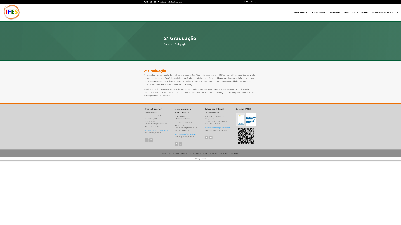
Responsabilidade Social (381, 12)
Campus (364, 12)
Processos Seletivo (317, 12)
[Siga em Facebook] (146, 140)
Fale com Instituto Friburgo (247, 2)
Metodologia (335, 12)
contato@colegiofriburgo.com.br (186, 134)
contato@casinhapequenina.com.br (217, 128)
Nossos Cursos (350, 12)
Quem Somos (299, 12)
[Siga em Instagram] (151, 140)
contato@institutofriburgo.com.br (156, 130)
